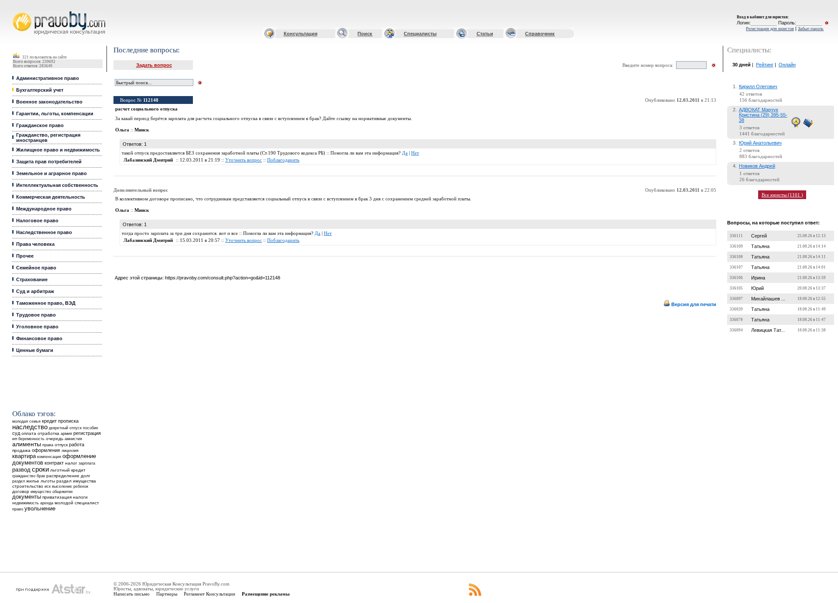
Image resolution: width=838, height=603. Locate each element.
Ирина (758, 277)
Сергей (759, 235)
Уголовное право (37, 326)
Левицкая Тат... (768, 330)
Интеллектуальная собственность (57, 185)
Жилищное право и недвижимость (58, 149)
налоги (80, 497)
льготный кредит (68, 470)
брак (41, 476)
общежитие (62, 491)
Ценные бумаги (34, 350)
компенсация (49, 457)
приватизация (57, 497)
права (47, 445)
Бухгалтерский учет (39, 90)
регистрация (87, 433)
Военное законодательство (49, 101)
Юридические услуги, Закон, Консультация (18, 11)
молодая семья (26, 421)
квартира (24, 456)
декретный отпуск (65, 428)
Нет (415, 153)
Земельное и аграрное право (51, 173)
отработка (48, 433)
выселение (62, 486)
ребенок (80, 486)
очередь (54, 438)
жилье (32, 481)
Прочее (25, 255)
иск (48, 486)
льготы (48, 481)
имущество (41, 491)
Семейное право (36, 267)
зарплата (87, 463)
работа (76, 444)
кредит (49, 421)
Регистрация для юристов (770, 29)
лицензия (70, 450)
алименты (26, 444)
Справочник (540, 33)
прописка (68, 421)
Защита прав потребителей (49, 161)
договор (20, 491)
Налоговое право (37, 220)
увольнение (39, 508)
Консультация (300, 33)
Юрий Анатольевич (760, 142)
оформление (46, 450)
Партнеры (166, 593)
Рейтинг (764, 64)
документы (26, 497)
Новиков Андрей (757, 166)
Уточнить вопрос (243, 160)
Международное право (44, 208)
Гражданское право (40, 125)
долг (85, 475)
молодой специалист (77, 502)
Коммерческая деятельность (50, 197)
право (17, 509)
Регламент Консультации (209, 593)
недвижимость (25, 502)
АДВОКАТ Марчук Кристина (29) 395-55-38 (763, 115)
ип (14, 438)
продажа (21, 450)
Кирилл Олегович (758, 86)
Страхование (32, 279)
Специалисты (420, 33)
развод (21, 470)
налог (71, 463)
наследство (30, 427)
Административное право (47, 78)
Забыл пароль (811, 29)
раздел (18, 481)
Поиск (364, 33)
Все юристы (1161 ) (782, 194)
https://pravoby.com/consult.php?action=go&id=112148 (222, 277)
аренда (46, 502)
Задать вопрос (154, 65)
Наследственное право (44, 232)
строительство (27, 486)
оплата (28, 433)
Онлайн (787, 64)
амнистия (73, 439)
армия (66, 433)
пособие (90, 428)
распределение (62, 475)
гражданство (23, 476)
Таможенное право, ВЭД (46, 303)
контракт (54, 462)
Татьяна (760, 246)
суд (16, 433)
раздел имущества (76, 481)
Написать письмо (131, 593)
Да (405, 153)
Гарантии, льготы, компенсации (54, 113)
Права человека (35, 244)
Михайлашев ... (768, 298)
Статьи (485, 33)
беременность (31, 439)
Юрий (757, 288)
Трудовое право (36, 314)
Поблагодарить (283, 160)
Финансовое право (39, 338)
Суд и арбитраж (35, 291)
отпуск (61, 444)
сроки (40, 469)
